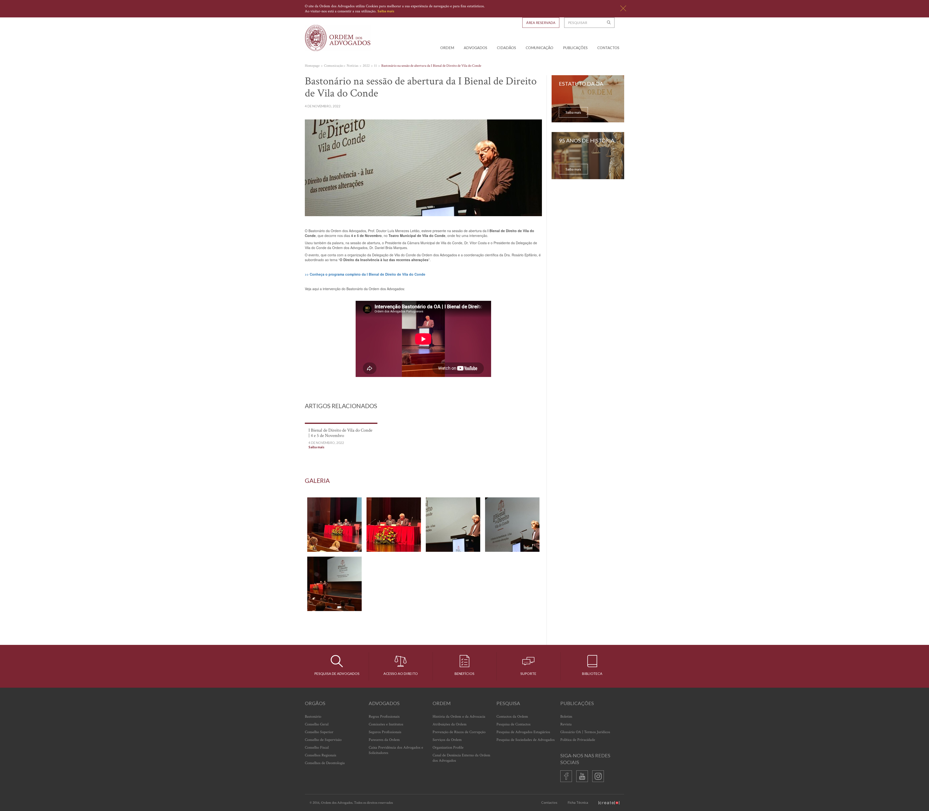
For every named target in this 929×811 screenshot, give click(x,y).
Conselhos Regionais (320, 755)
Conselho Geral (317, 724)
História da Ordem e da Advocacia (459, 716)
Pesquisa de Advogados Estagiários (523, 732)
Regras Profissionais (384, 716)
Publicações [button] (575, 47)
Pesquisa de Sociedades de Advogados (525, 739)
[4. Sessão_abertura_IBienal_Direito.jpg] (512, 524)
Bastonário (313, 716)
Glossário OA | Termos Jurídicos (585, 732)
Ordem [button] (447, 47)
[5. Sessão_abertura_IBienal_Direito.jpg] (334, 584)
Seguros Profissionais (385, 732)
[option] (423, 554)
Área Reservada (540, 23)
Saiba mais (385, 11)
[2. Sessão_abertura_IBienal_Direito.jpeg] (394, 524)
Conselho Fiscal (317, 747)
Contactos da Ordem (512, 716)
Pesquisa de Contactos (513, 724)
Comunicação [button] (539, 47)
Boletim (566, 716)
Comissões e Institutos (386, 724)
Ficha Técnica (578, 802)
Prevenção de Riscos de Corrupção (459, 732)
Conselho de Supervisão (323, 739)
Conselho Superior (319, 732)
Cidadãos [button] (506, 47)
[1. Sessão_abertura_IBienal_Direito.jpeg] (334, 524)
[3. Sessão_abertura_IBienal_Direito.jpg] (453, 524)
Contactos (608, 47)
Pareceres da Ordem (384, 739)
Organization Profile (448, 747)
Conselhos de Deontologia (325, 763)
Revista (566, 724)
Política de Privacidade (577, 739)
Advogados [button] (475, 47)
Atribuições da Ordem (450, 724)
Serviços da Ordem (447, 739)
